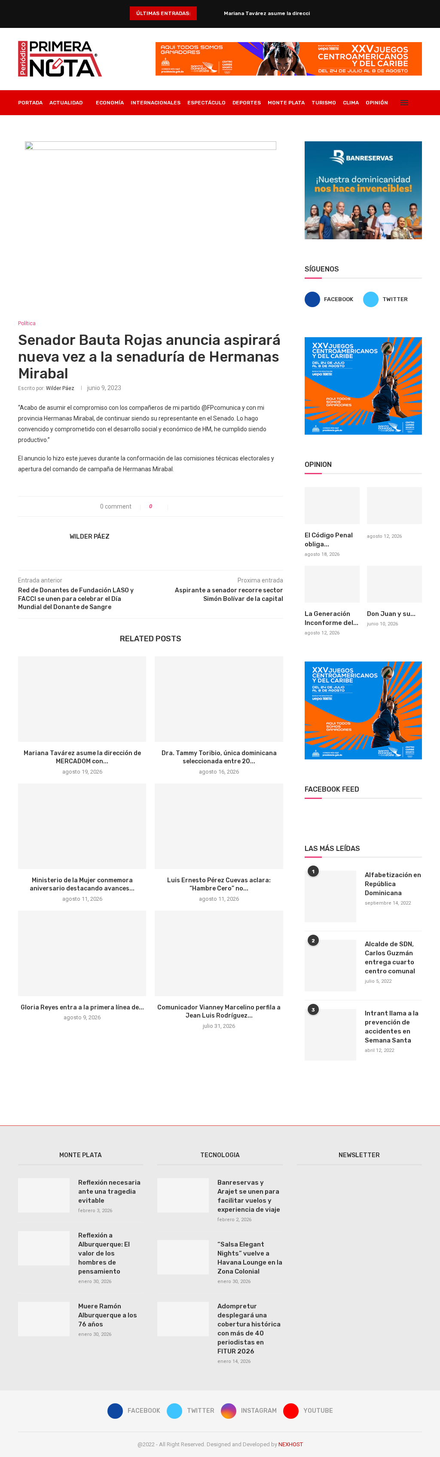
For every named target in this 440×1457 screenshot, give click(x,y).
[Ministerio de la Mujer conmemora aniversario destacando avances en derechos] (82, 826)
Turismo (324, 103)
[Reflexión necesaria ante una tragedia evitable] (44, 1195)
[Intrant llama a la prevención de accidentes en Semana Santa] (330, 1035)
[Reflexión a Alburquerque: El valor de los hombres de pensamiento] (44, 1248)
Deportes (246, 103)
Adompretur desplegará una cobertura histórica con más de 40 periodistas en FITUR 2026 (249, 1328)
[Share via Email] (205, 506)
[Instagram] (405, 127)
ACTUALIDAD (65, 103)
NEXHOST (290, 1444)
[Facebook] (387, 127)
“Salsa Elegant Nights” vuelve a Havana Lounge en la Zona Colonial (249, 1258)
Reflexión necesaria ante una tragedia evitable (109, 1191)
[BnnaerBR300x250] (363, 144)
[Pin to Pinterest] (196, 506)
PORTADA (30, 103)
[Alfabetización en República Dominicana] (330, 896)
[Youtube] (414, 127)
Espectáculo (206, 103)
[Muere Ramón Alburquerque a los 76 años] (44, 1319)
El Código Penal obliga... (329, 539)
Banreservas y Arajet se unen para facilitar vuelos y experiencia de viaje (248, 1196)
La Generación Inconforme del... (331, 618)
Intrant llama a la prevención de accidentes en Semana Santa (392, 1026)
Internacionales (155, 103)
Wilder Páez (60, 388)
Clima (351, 103)
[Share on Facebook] (178, 506)
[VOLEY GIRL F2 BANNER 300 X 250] (363, 340)
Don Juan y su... (391, 614)
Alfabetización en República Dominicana (393, 884)
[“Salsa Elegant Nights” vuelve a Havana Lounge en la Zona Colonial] (183, 1257)
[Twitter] (396, 127)
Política (27, 323)
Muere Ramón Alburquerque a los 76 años (107, 1315)
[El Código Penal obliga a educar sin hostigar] (332, 505)
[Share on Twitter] (187, 506)
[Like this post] (162, 506)
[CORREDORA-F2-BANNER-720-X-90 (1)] (289, 45)
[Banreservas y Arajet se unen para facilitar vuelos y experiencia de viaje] (183, 1195)
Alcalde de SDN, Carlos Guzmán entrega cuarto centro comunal (390, 957)
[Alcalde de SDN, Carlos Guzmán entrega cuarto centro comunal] (330, 965)
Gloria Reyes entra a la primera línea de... (82, 1007)
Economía (110, 103)
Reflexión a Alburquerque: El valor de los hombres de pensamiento (104, 1253)
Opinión (377, 103)
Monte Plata (286, 103)
